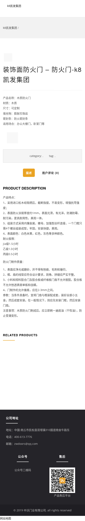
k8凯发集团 (14, 6)
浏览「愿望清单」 (12, 137)
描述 (29, 173)
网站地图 (5, 518)
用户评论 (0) (50, 173)
